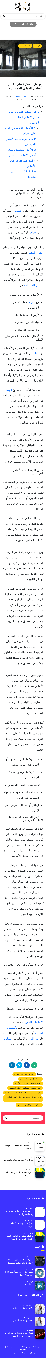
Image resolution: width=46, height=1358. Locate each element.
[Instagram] (14, 24)
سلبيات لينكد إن (26, 1284)
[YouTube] (31, 24)
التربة (31, 302)
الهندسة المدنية (25, 46)
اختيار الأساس (36, 252)
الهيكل (8, 390)
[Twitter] (23, 24)
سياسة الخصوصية (18, 1353)
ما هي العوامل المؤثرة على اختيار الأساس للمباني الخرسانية (24, 1098)
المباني (8, 1038)
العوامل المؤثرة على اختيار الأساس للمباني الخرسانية (23, 1092)
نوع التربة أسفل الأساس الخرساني (29, 1105)
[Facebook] (27, 24)
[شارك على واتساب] (34, 1065)
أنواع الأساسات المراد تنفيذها (24, 1074)
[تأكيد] (4, 16)
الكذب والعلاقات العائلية (22, 1308)
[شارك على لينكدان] (12, 1065)
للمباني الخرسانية (34, 285)
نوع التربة (33, 1038)
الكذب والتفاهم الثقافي (23, 1320)
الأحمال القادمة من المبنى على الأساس (28, 1083)
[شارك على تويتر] (19, 1065)
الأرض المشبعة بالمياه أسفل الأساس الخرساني (25, 1088)
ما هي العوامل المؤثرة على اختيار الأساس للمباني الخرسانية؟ (24, 117)
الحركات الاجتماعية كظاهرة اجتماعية (18, 1160)
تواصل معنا (30, 1353)
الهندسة (37, 46)
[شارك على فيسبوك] (27, 1065)
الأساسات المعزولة (33, 1022)
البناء (36, 353)
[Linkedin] (19, 24)
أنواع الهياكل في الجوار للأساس (30, 1079)
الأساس (17, 210)
